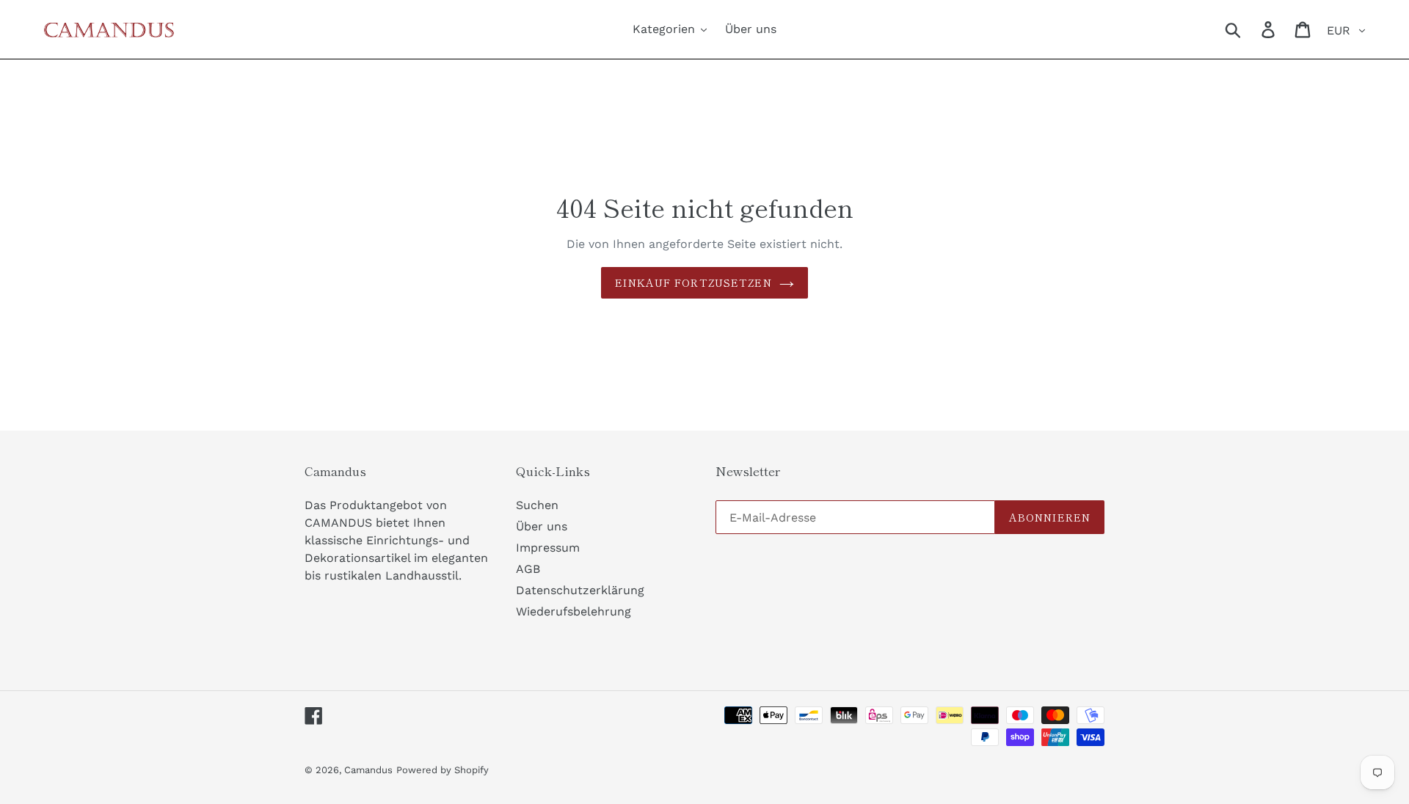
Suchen (537, 505)
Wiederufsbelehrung (573, 611)
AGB (528, 569)
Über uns (541, 526)
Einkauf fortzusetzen (693, 282)
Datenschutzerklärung (580, 590)
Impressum (548, 548)
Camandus (368, 769)
